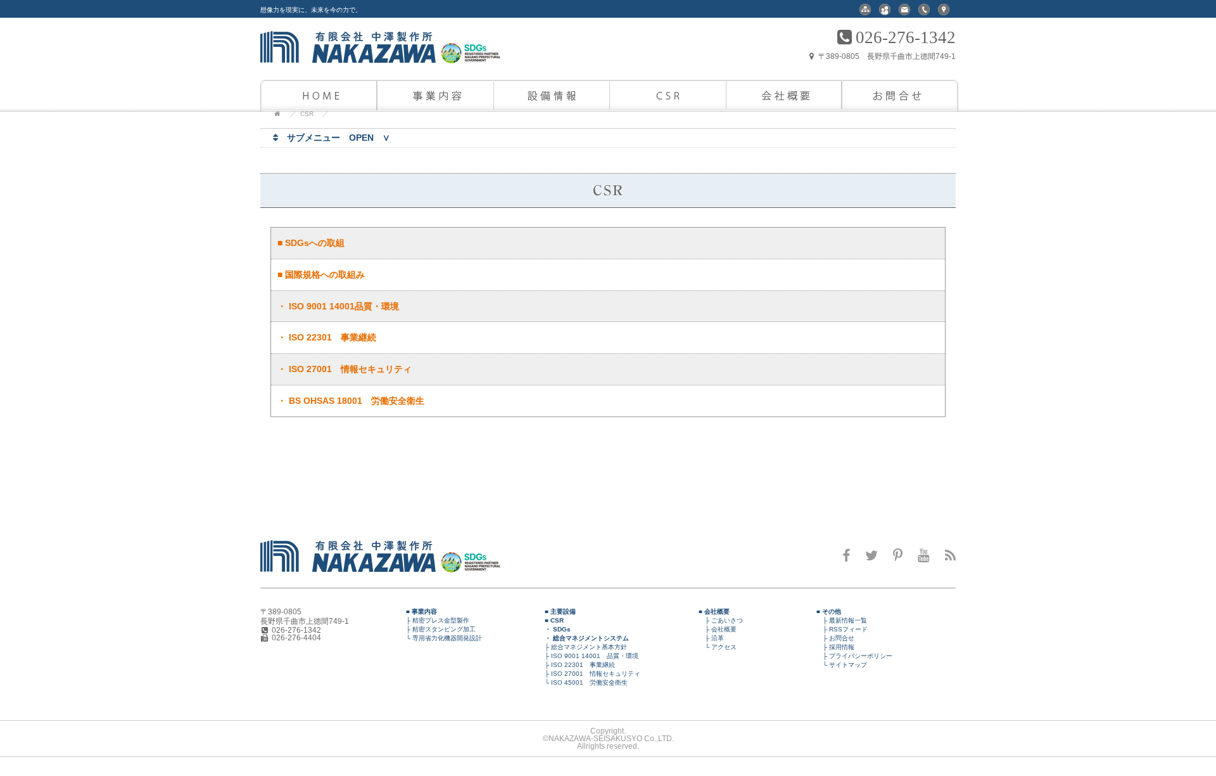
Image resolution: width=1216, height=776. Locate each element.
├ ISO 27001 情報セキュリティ (589, 673)
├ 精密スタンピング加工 (438, 629)
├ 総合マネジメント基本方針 (582, 646)
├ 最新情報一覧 (841, 620)
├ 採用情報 (835, 646)
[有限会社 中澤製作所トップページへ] (407, 56)
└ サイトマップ (841, 664)
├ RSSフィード (842, 629)
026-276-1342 (906, 37)
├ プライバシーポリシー (854, 655)
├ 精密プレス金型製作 (434, 620)
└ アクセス (718, 646)
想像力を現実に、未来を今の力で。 (311, 9)
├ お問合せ (835, 638)
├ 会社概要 (718, 629)
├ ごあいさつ (721, 620)
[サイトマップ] (865, 13)
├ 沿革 (711, 638)
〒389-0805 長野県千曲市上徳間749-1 (886, 56)
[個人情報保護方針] (884, 13)
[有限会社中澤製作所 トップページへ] (407, 570)
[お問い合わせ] (904, 13)
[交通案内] (943, 13)
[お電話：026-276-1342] (924, 13)
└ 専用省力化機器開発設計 (441, 638)
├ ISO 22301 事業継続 (576, 664)
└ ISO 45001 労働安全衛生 (583, 682)
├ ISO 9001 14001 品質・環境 (588, 655)
